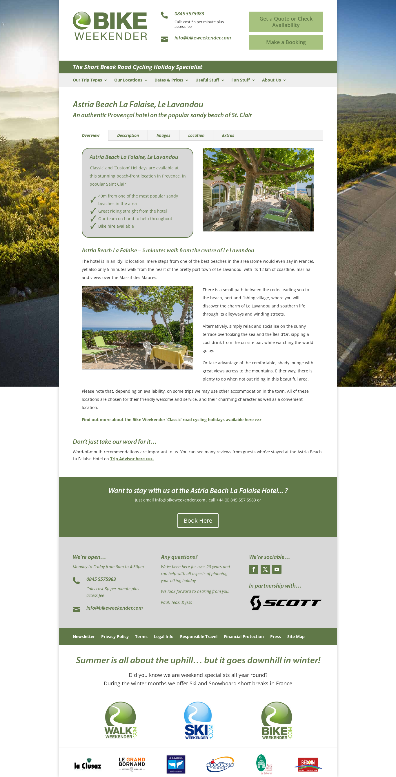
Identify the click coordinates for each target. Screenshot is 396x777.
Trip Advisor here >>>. (132, 458)
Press (275, 637)
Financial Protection (244, 637)
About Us (271, 80)
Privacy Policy (115, 637)
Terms (141, 637)
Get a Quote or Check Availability (286, 21)
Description (128, 135)
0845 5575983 (101, 579)
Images (163, 135)
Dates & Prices (169, 80)
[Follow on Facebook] (253, 569)
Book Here (198, 520)
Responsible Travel (198, 637)
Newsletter (84, 637)
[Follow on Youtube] (276, 569)
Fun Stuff (240, 80)
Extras (228, 135)
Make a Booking (286, 42)
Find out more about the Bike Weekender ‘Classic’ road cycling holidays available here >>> (172, 419)
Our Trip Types (87, 80)
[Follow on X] (265, 569)
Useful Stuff (207, 80)
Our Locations (128, 80)
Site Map (296, 637)
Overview (90, 135)
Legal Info (164, 637)
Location (196, 135)
